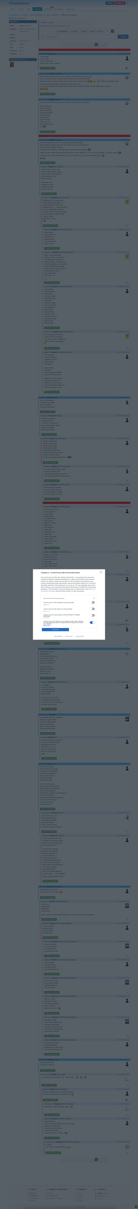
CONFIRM (55, 629)
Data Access (69, 636)
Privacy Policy (80, 636)
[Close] (101, 573)
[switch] (92, 602)
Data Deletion (58, 636)
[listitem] (69, 598)
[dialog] (69, 604)
